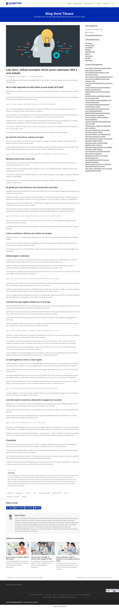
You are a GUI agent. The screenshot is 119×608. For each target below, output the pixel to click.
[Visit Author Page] (10, 517)
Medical (87, 54)
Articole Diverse (89, 45)
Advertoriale (88, 43)
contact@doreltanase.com (94, 35)
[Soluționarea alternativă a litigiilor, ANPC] (112, 591)
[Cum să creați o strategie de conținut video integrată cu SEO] (43, 548)
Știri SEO (88, 58)
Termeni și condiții (47, 597)
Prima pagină (37, 16)
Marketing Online (90, 52)
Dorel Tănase (22, 76)
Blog (43, 16)
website (24, 496)
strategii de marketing (13, 496)
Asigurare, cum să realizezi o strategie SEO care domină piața (24, 578)
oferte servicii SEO (44, 493)
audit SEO (10, 493)
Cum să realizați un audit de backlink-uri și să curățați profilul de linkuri (68, 559)
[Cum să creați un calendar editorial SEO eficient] (18, 548)
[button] (112, 4)
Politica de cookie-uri (71, 597)
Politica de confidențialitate (59, 597)
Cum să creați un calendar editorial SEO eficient (99, 77)
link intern (28, 493)
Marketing (40, 76)
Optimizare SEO (15, 602)
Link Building (33, 76)
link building (18, 493)
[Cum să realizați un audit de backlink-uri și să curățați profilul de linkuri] (68, 548)
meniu (35, 493)
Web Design (88, 60)
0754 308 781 (86, 594)
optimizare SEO (56, 493)
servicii (66, 493)
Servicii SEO (89, 56)
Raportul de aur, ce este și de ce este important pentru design (94, 578)
